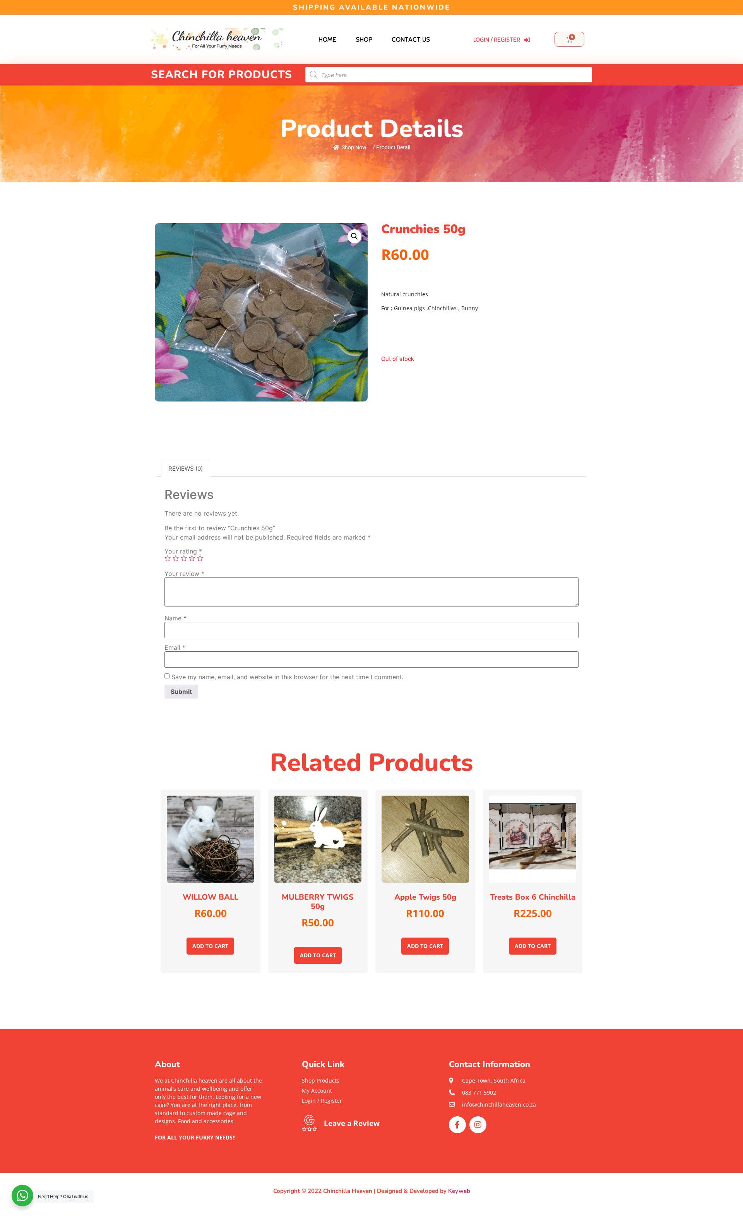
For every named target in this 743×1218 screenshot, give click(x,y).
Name (175, 618)
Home (327, 39)
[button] (209, 1145)
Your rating (183, 551)
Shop (364, 39)
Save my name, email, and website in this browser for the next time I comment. (287, 677)
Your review (184, 574)
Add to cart (210, 946)
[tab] (185, 469)
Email (174, 647)
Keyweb (459, 1191)
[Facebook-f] (457, 1124)
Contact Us (411, 39)
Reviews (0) (185, 468)
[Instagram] (477, 1124)
